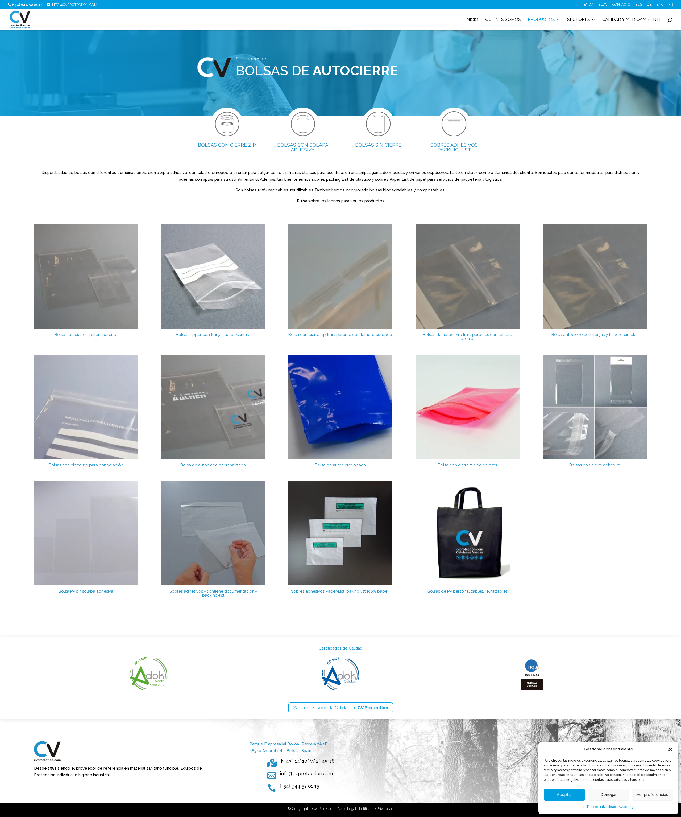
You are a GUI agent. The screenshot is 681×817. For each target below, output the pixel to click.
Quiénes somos (503, 20)
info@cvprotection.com (306, 773)
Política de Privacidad (599, 807)
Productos (541, 20)
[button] (670, 749)
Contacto (621, 4)
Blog (603, 4)
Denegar (608, 794)
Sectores (578, 20)
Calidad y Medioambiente (632, 20)
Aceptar (564, 794)
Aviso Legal (627, 807)
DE (649, 4)
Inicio (472, 20)
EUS (638, 4)
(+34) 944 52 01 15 (299, 786)
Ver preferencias (652, 794)
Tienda (587, 4)
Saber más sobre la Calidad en (340, 707)
